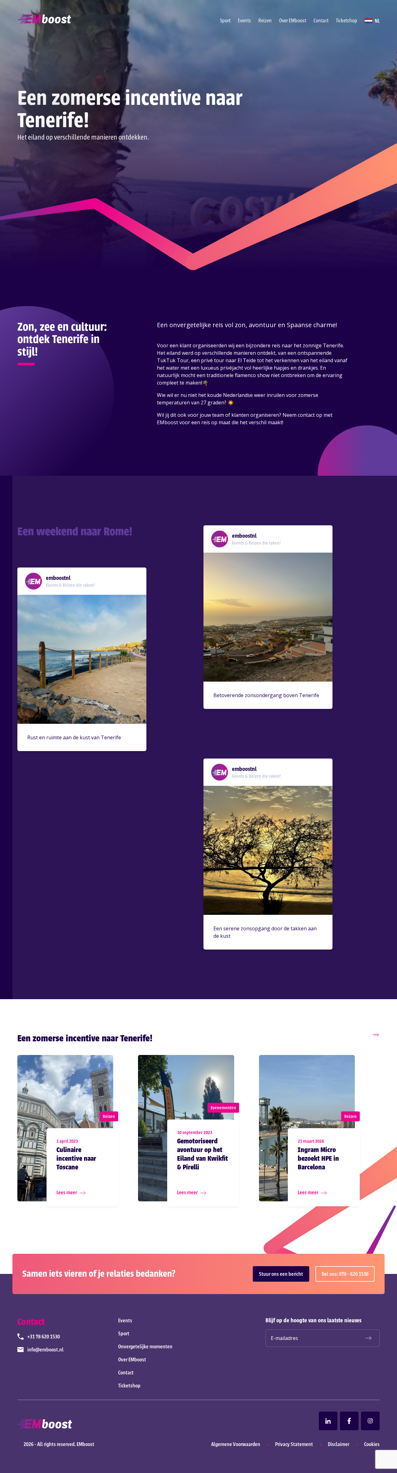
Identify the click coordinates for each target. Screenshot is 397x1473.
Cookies (372, 1444)
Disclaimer (338, 1444)
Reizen (265, 21)
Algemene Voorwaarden (235, 1444)
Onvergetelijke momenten (145, 1346)
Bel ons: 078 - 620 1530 (345, 1274)
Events (244, 21)
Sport (225, 21)
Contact (321, 21)
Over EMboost (292, 21)
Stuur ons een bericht (281, 1274)
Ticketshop (346, 21)
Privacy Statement (294, 1444)
